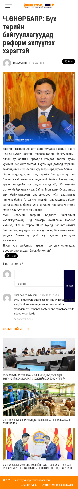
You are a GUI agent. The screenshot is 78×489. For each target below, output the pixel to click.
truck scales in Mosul (25, 295)
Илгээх (69, 285)
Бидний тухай (29, 484)
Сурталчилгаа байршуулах (57, 484)
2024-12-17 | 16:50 (49, 295)
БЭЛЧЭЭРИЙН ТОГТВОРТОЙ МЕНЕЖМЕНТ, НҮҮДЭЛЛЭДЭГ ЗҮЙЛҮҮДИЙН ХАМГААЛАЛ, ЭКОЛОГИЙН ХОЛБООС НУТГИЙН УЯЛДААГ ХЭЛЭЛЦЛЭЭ (34, 378)
